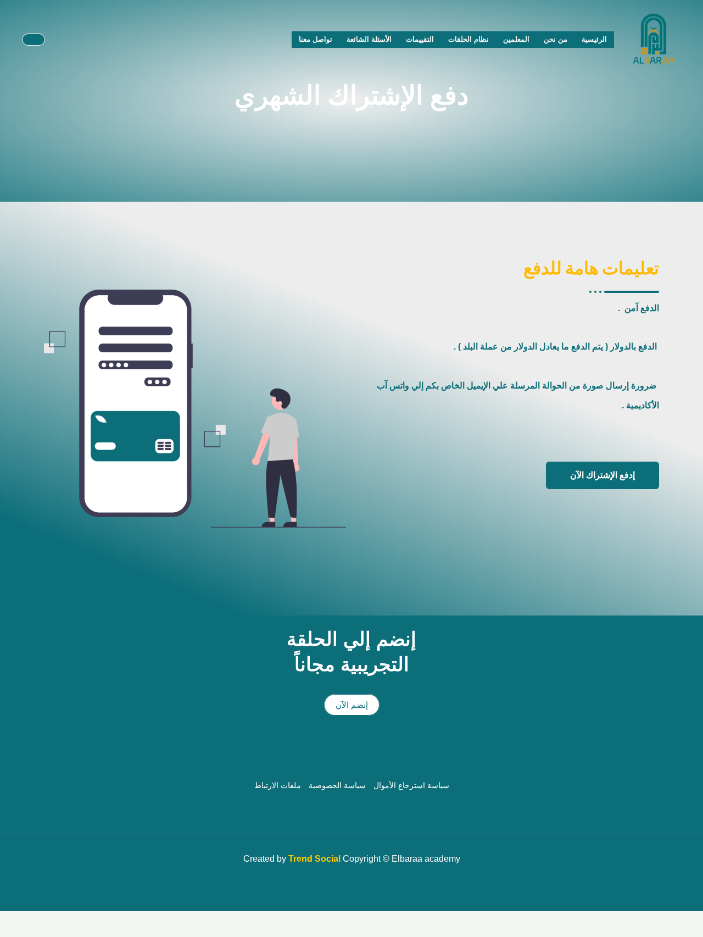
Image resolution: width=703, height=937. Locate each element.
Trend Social (314, 858)
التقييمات (420, 39)
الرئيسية (594, 39)
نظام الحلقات (468, 39)
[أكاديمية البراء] (653, 39)
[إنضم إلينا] (33, 40)
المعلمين (516, 39)
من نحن (555, 39)
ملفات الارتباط (277, 785)
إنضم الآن (352, 704)
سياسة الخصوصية (337, 785)
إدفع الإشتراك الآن (602, 475)
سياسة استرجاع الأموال (411, 785)
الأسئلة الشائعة (369, 39)
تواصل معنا (315, 39)
